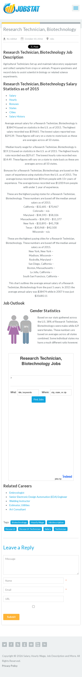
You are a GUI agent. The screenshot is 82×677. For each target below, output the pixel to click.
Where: (45, 392)
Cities (12, 112)
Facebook (11, 644)
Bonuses (14, 103)
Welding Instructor (19, 501)
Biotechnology (19, 522)
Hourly (13, 99)
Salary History (17, 116)
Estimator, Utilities (19, 505)
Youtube (37, 644)
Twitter (4, 644)
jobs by (58, 478)
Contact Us (31, 644)
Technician (60, 529)
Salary (12, 95)
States (12, 108)
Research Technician (30, 529)
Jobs (52, 39)
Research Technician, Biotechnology (39, 29)
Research (10, 529)
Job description (56, 522)
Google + (24, 644)
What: (13, 392)
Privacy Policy (10, 665)
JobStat (13, 39)
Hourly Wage (37, 522)
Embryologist (16, 492)
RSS (17, 644)
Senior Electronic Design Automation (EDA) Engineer (38, 496)
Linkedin (44, 644)
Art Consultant (17, 509)
